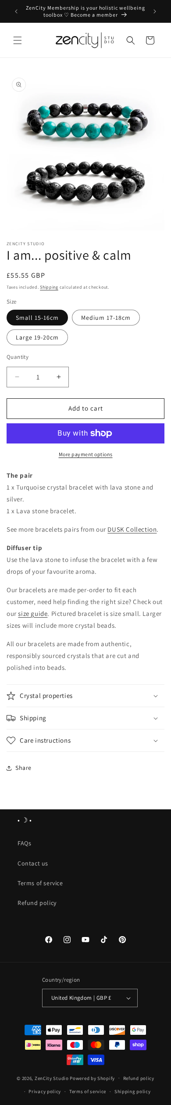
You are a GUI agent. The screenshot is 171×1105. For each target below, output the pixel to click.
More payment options (86, 454)
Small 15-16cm (37, 318)
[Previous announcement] (16, 11)
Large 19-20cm (37, 337)
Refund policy (37, 903)
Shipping (49, 287)
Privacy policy (44, 1091)
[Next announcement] (154, 11)
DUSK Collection (132, 529)
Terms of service (40, 883)
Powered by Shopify (92, 1078)
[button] (17, 40)
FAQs (24, 843)
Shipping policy (132, 1091)
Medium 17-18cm (106, 318)
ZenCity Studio (52, 1078)
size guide (32, 613)
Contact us (33, 863)
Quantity (17, 357)
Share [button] (23, 768)
